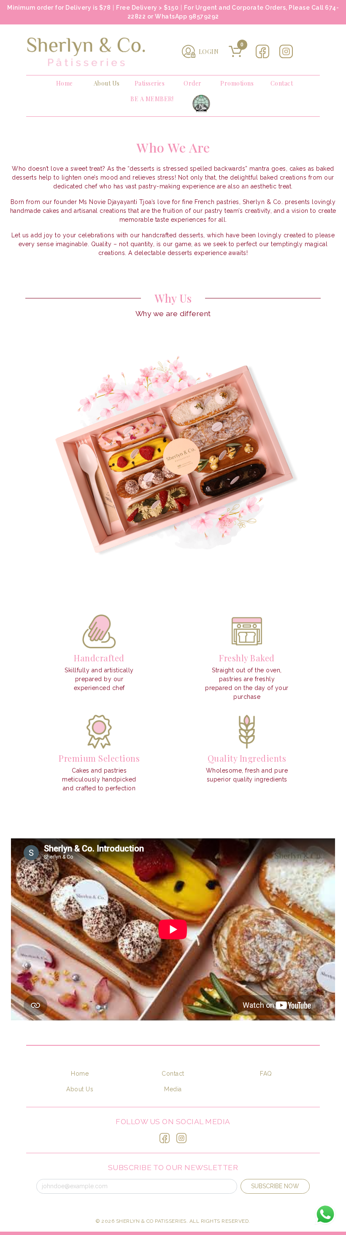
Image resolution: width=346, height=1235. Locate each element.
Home (64, 83)
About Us (107, 83)
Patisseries (150, 83)
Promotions (237, 83)
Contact (281, 83)
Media (173, 1089)
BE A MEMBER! (151, 99)
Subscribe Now (275, 1186)
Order (193, 83)
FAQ (266, 1073)
